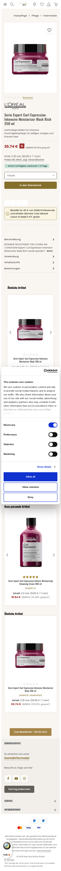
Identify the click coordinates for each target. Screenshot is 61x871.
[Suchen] (12, 4)
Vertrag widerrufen (19, 789)
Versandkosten (44, 850)
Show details (44, 466)
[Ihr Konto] (49, 4)
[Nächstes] (50, 332)
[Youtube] (16, 778)
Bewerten (28, 97)
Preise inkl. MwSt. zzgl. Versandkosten (24, 159)
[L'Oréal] (15, 106)
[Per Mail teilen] (24, 202)
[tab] (29, 244)
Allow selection (30, 487)
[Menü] (5, 4)
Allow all (30, 476)
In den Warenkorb (30, 185)
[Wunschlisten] (42, 4)
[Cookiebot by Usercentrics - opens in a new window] (43, 371)
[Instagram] (24, 778)
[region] (30, 58)
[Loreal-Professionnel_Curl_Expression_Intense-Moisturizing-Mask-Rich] (30, 58)
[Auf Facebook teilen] (7, 202)
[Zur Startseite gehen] (23, 4)
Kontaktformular (17, 758)
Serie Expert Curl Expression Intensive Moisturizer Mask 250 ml (30, 360)
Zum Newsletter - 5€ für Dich (30, 731)
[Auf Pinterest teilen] (18, 202)
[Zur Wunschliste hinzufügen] (49, 30)
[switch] (52, 434)
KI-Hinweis (9, 859)
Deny (30, 497)
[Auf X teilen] (12, 202)
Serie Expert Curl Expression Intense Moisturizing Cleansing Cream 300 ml (30, 582)
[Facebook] (8, 778)
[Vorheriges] (10, 332)
